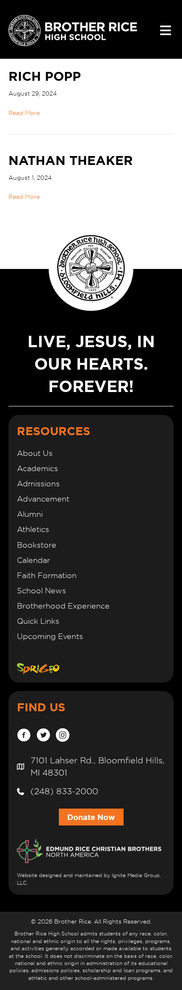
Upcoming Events (50, 636)
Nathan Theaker (70, 160)
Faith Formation (47, 575)
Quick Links (38, 621)
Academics (37, 468)
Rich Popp (44, 76)
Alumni (30, 514)
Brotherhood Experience (63, 606)
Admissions (38, 484)
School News (41, 591)
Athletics (33, 529)
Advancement (43, 499)
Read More (24, 113)
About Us (34, 453)
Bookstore (36, 545)
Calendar (33, 560)
